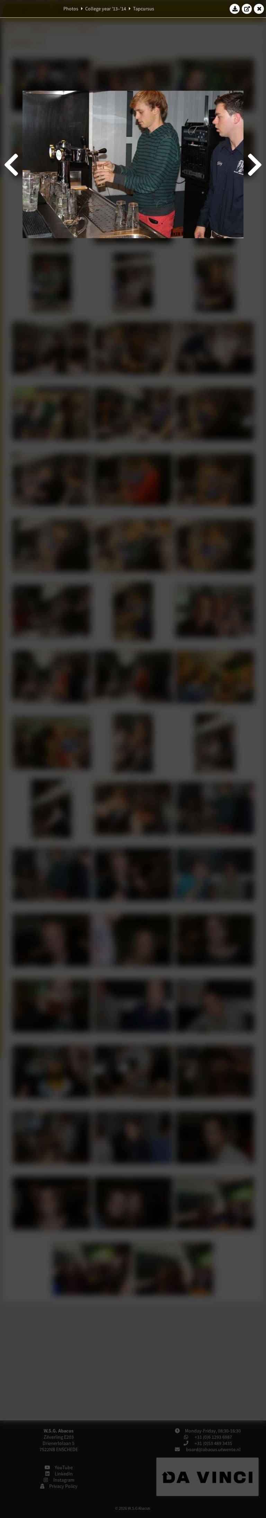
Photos (70, 9)
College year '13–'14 (105, 9)
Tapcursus (143, 9)
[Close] (259, 8)
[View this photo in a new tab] (247, 8)
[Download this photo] (235, 8)
